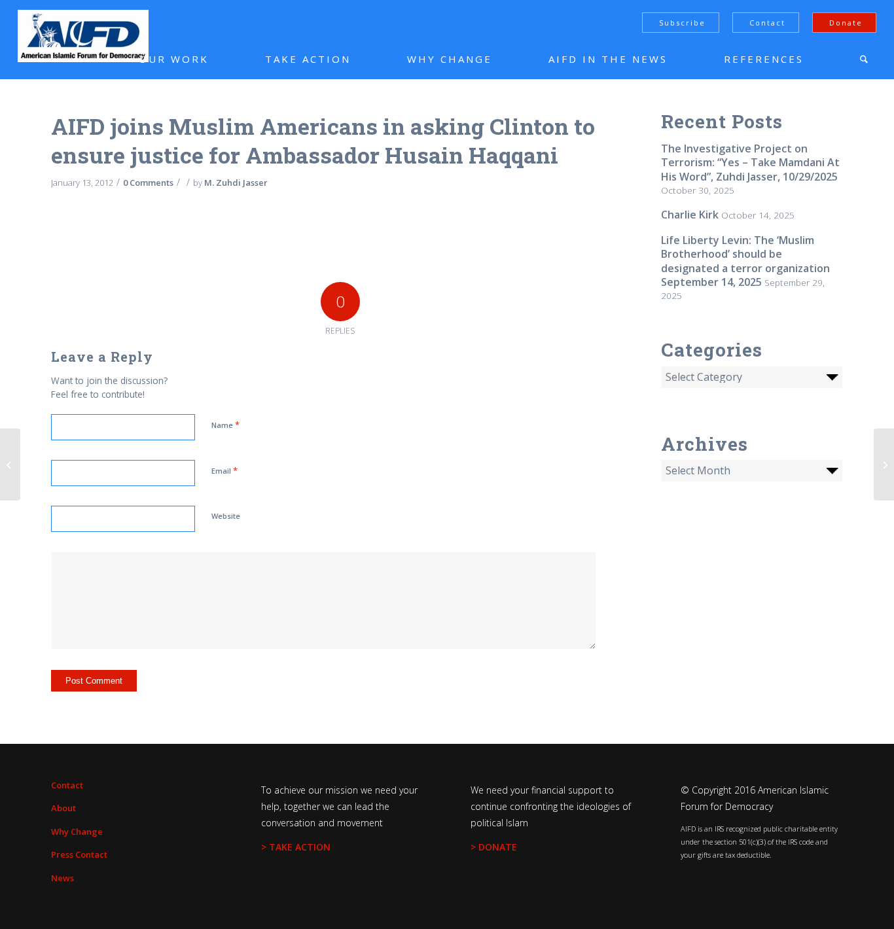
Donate (846, 22)
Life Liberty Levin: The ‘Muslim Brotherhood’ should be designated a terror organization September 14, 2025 (745, 261)
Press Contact (79, 854)
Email (224, 470)
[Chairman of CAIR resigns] (10, 464)
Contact (767, 22)
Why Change (77, 831)
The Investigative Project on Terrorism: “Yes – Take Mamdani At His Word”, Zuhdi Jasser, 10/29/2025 (750, 162)
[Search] (863, 59)
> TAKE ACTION (296, 847)
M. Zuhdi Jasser (236, 182)
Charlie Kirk (690, 214)
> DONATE (494, 847)
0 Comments (148, 182)
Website (225, 516)
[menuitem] (154, 59)
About (63, 808)
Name (225, 424)
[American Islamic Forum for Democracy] (83, 36)
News (62, 878)
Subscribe (682, 22)
